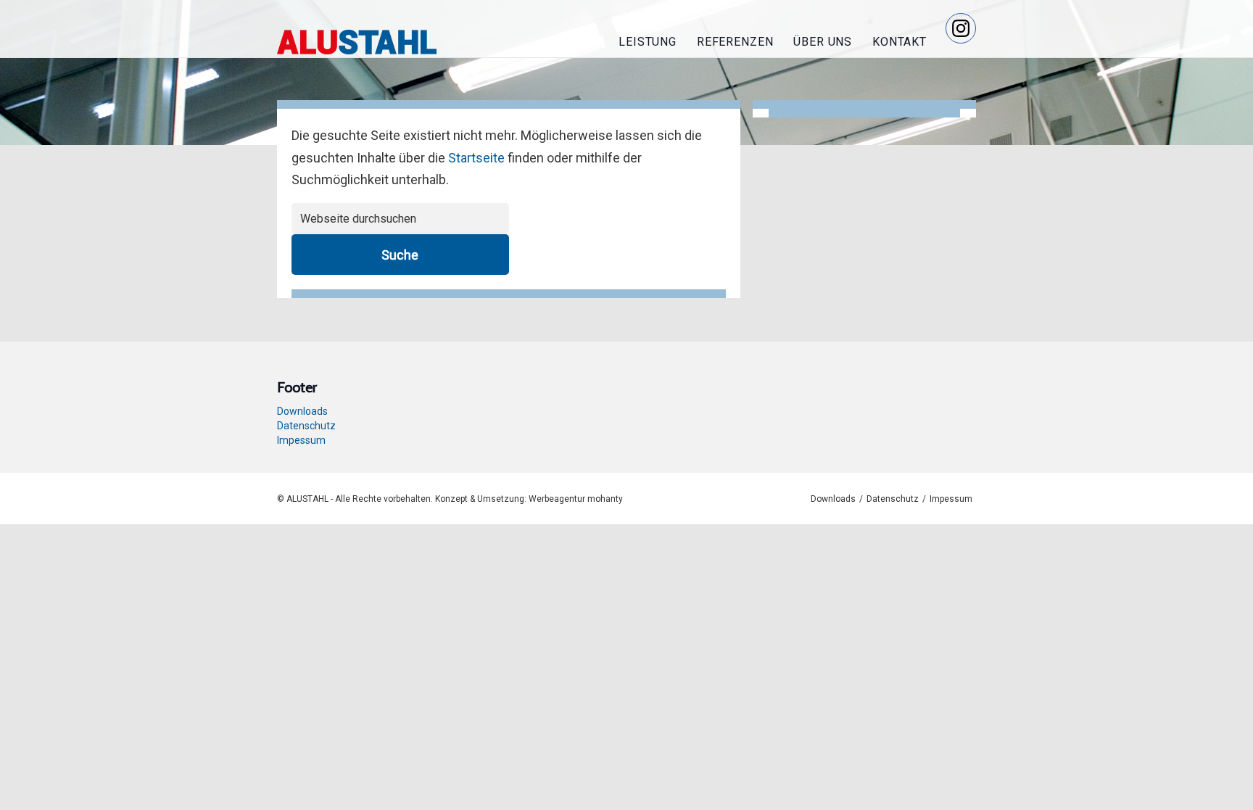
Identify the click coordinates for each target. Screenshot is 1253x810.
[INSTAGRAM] (961, 28)
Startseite (476, 157)
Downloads (302, 411)
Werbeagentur (557, 499)
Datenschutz (306, 425)
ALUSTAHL (357, 42)
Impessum (301, 440)
